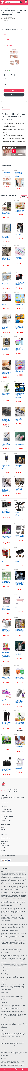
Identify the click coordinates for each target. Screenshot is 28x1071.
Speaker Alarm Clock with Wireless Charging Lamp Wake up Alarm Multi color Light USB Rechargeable (6, 537)
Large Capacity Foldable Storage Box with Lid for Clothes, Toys (20, 536)
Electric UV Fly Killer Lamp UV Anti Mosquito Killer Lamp (20, 678)
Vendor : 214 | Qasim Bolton (7, 8)
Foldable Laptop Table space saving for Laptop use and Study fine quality (20, 419)
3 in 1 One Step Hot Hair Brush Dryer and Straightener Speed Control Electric (6, 723)
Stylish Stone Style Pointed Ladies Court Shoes (6, 678)
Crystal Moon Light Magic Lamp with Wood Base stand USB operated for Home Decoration (20, 467)
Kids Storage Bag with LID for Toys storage (19, 371)
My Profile (3, 843)
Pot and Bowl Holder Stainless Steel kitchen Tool (6, 213)
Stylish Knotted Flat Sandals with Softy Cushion (19, 489)
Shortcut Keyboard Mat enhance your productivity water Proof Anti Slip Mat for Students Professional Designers (6, 511)
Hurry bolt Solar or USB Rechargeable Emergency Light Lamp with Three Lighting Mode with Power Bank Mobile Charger (20, 395)
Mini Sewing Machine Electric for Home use (19, 768)
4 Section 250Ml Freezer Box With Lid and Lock (20, 211)
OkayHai (4, 855)
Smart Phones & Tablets (6, 814)
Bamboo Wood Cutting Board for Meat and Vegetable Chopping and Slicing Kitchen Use (6, 372)
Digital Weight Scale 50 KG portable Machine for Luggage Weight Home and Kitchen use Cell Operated (6, 467)
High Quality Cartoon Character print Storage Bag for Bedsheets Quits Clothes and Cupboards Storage (20, 327)
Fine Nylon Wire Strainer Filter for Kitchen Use (20, 234)
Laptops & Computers (6, 809)
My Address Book (5, 845)
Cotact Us (3, 829)
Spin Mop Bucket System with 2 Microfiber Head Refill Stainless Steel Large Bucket (20, 283)
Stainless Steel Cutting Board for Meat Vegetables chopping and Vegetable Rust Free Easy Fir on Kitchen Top (6, 259)
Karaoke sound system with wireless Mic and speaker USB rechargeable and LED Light (20, 348)
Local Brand (4, 170)
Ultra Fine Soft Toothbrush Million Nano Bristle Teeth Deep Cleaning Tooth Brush (6, 490)
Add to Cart (15, 90)
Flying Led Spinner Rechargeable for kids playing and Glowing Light (19, 630)
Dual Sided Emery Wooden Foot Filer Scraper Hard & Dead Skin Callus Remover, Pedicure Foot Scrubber (19, 174)
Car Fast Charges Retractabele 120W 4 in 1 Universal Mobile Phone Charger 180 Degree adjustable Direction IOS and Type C (20, 583)
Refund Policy (7, 39)
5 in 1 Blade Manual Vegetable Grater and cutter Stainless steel (6, 582)
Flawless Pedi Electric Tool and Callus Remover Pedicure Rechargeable (7, 173)
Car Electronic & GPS (6, 820)
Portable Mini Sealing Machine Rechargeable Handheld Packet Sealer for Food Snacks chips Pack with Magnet (20, 701)
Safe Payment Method (9, 25)
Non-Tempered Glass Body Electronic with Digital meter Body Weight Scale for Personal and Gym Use (6, 608)
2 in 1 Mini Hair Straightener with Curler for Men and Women (19, 258)
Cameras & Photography (6, 811)
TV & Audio (3, 818)
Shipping (5, 34)
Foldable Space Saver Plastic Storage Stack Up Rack (20, 607)
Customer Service (8, 45)
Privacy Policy (4, 832)
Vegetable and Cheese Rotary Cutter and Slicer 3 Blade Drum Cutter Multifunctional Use (20, 723)
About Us (3, 827)
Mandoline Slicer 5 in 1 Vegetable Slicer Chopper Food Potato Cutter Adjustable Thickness (6, 395)
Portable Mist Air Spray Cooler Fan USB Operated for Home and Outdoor (6, 283)
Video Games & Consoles (7, 816)
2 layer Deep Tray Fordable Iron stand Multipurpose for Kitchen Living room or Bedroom (6, 327)
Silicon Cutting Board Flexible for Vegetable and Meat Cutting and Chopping (6, 303)
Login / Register (4, 841)
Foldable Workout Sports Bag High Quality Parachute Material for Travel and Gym (6, 769)
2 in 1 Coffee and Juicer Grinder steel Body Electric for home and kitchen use (6, 349)
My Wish (3, 848)
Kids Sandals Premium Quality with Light (6, 745)
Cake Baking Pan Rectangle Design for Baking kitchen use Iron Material (20, 560)
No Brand (16, 170)
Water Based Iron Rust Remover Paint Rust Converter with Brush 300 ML (6, 560)
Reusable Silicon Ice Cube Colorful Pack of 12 (20, 305)
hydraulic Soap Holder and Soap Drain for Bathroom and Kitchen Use (20, 444)
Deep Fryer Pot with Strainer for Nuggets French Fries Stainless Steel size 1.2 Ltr (19, 653)
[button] (14, 87)
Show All (24, 196)
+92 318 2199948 (11, 791)
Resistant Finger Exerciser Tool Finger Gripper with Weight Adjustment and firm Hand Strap (19, 514)
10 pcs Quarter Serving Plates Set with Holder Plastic (20, 747)
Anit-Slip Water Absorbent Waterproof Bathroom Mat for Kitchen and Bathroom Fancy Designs (6, 419)
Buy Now (15, 94)
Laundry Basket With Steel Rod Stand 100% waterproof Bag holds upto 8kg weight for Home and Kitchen (6, 236)
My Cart (3, 850)
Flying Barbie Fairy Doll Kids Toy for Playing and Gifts (6, 699)
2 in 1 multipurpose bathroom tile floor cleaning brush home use (6, 444)
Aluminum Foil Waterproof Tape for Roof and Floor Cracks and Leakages (6, 630)
